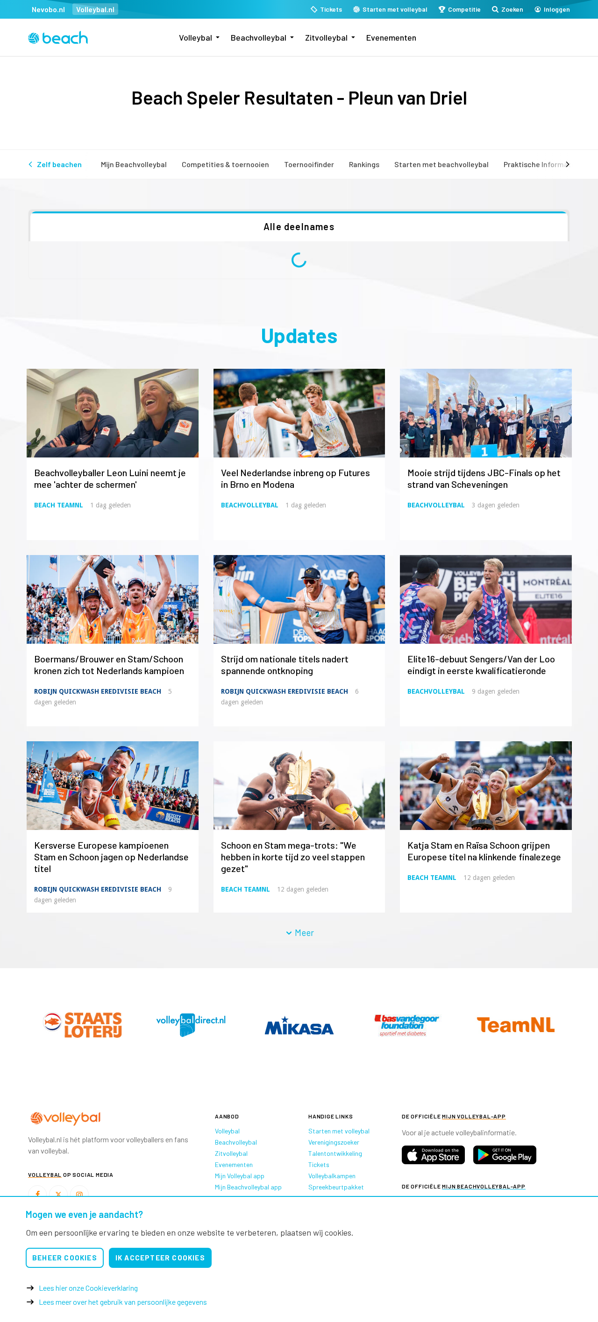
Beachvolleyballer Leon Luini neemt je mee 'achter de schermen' (110, 478)
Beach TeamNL (58, 505)
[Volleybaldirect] (407, 1025)
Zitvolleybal (326, 37)
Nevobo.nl (48, 9)
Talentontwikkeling (335, 1153)
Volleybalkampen (332, 1176)
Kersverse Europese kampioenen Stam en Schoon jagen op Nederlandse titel (111, 856)
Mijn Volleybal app (239, 1176)
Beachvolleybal (258, 37)
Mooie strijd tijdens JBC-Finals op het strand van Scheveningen (484, 478)
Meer (303, 932)
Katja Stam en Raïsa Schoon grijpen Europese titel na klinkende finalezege (484, 850)
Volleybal (195, 37)
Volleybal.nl (95, 9)
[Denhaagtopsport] (82, 1025)
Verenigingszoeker (333, 1142)
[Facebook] (37, 1194)
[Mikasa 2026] (515, 1025)
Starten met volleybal (339, 1131)
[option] (82, 1025)
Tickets (318, 1164)
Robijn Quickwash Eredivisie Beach (97, 691)
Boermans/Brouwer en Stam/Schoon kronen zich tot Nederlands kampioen (109, 664)
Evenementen (391, 37)
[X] (58, 1194)
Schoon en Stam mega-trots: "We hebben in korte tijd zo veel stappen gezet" (293, 856)
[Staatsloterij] (299, 1024)
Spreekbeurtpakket (336, 1187)
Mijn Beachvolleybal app (248, 1187)
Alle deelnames (299, 226)
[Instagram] (79, 1194)
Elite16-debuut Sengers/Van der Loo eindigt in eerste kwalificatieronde (481, 664)
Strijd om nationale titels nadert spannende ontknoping (285, 664)
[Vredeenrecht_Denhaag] (190, 1025)
